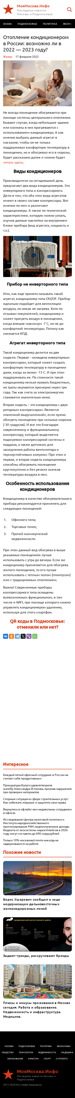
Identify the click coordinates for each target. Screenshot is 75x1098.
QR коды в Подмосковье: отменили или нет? (37, 624)
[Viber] (28, 636)
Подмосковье (27, 23)
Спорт (47, 1058)
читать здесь (13, 162)
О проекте (62, 1058)
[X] (23, 636)
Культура (33, 1058)
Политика (50, 23)
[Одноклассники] (11, 636)
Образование (15, 1058)
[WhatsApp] (34, 636)
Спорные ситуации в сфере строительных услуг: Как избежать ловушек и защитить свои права (36, 800)
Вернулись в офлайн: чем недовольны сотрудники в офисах (37, 811)
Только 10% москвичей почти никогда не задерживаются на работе (31, 841)
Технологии (26, 1052)
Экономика (64, 1046)
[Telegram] (17, 636)
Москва (9, 1046)
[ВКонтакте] (5, 636)
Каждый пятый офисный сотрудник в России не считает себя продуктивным (35, 776)
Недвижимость (47, 1052)
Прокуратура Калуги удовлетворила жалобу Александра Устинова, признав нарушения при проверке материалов (37, 788)
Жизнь (7, 56)
